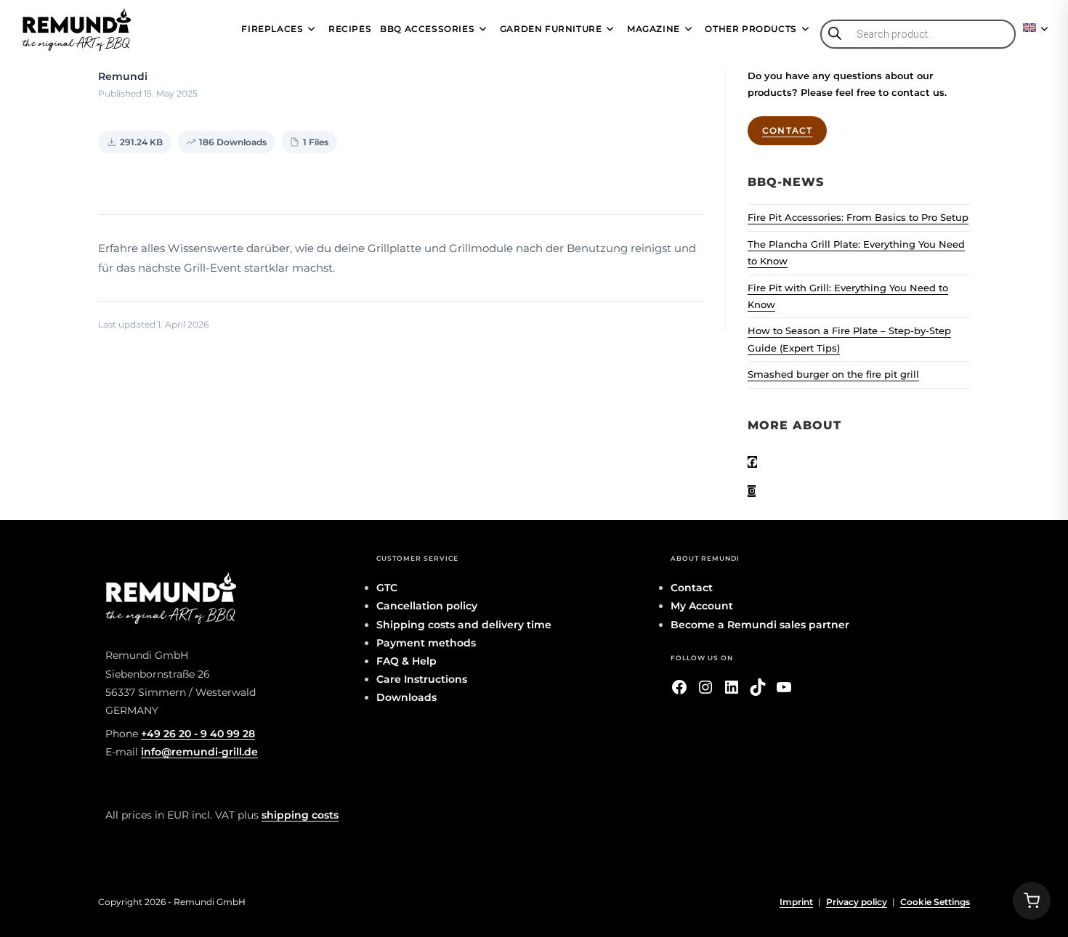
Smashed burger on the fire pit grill (833, 374)
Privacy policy (856, 901)
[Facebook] (752, 462)
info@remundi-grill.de (199, 751)
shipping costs (300, 815)
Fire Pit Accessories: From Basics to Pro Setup (858, 217)
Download (144, 180)
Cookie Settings (935, 901)
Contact (787, 130)
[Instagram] (752, 491)
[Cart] (1032, 901)
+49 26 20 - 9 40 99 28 (198, 733)
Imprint (796, 901)
